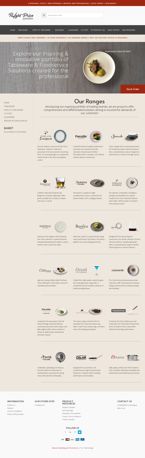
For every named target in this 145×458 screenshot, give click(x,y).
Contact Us (11, 405)
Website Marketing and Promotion (64, 448)
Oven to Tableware (41, 30)
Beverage (59, 30)
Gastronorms (128, 30)
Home (12, 30)
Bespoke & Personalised (71, 413)
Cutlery (84, 30)
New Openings (67, 410)
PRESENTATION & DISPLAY (15, 121)
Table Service (113, 30)
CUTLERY (8, 113)
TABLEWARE (9, 106)
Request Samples (68, 407)
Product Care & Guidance (71, 416)
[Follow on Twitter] (79, 432)
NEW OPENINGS (54, 3)
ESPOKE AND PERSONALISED (77, 3)
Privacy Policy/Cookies (15, 414)
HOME (6, 102)
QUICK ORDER (97, 3)
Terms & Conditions (14, 411)
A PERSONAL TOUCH (37, 3)
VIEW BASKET (111, 3)
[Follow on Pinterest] (75, 432)
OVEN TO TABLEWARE (13, 110)
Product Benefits (68, 419)
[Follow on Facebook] (65, 432)
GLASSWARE (9, 117)
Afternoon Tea (98, 30)
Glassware (73, 30)
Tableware (23, 30)
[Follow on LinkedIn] (70, 432)
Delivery (10, 408)
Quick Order (132, 89)
